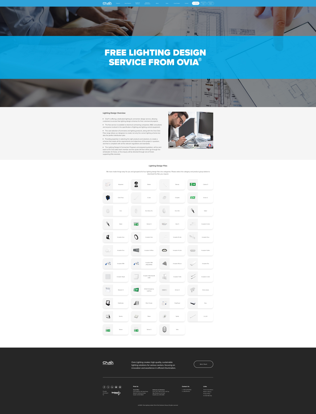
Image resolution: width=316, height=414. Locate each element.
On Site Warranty (207, 396)
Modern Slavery (207, 392)
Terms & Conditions (208, 390)
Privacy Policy (206, 394)
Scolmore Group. (164, 405)
